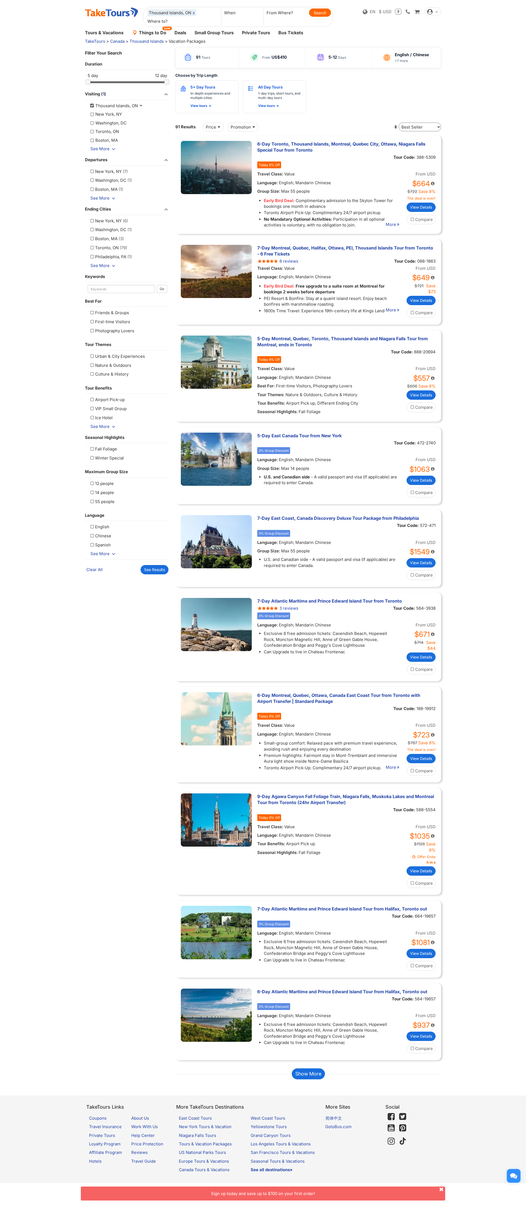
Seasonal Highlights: (277, 411)
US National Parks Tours (202, 1152)
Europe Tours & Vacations (204, 1161)
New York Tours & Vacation (205, 1126)
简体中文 (333, 1118)
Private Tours (256, 32)
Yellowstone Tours (269, 1126)
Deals (180, 32)
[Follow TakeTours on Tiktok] (402, 1141)
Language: (267, 182)
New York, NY (108, 171)
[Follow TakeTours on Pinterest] (402, 1128)
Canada (117, 41)
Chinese (103, 535)
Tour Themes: (271, 394)
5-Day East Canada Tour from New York (299, 435)
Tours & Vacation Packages (205, 1144)
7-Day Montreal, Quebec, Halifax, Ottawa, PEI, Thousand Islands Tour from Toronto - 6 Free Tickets (345, 251)
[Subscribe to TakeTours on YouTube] (391, 1128)
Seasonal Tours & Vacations (278, 1161)
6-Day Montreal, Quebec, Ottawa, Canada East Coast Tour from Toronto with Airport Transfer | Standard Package (338, 698)
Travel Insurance (105, 1126)
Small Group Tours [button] (214, 32)
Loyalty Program (105, 1144)
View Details (421, 207)
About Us (140, 1118)
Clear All (94, 569)
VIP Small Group (111, 408)
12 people (104, 483)
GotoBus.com (338, 1126)
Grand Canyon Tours (271, 1135)
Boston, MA (106, 189)
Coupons (98, 1118)
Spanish (103, 544)
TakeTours (95, 41)
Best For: (266, 385)
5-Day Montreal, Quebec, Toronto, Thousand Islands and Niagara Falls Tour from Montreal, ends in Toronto (342, 341)
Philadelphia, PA (110, 256)
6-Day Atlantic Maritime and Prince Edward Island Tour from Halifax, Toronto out (342, 991)
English (102, 526)
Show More (308, 1074)
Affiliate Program (105, 1152)
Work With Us (144, 1126)
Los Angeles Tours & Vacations (281, 1144)
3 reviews (288, 608)
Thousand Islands (147, 41)
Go (162, 289)
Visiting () (95, 94)
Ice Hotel (104, 417)
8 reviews (288, 261)
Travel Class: (270, 174)
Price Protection (147, 1144)
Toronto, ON (107, 247)
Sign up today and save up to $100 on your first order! (263, 1193)
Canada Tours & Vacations (204, 1169)
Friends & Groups (112, 312)
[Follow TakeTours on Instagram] (391, 1141)
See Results (154, 569)
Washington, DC (110, 180)
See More (100, 148)
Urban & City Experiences (120, 356)
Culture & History (111, 374)
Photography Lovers (114, 330)
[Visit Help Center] (398, 12)
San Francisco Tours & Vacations (283, 1152)
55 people (105, 501)
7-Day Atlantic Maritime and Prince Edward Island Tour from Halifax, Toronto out (342, 909)
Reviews (139, 1152)
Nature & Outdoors (113, 365)
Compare (424, 219)
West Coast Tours (268, 1118)
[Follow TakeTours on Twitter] (402, 1117)
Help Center (143, 1135)
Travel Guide (143, 1161)
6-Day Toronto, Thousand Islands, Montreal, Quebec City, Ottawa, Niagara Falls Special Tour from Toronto (341, 147)
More (391, 224)
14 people (104, 492)
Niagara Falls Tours (197, 1135)
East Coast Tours (195, 1118)
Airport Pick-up (110, 399)
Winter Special (109, 458)
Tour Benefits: (271, 403)
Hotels (95, 1161)
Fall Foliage (106, 449)
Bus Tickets (290, 32)
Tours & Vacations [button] (104, 32)
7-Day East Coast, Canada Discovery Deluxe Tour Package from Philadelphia (338, 518)
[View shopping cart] (417, 11)
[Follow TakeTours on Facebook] (391, 1117)
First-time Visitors (112, 321)
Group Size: (268, 191)
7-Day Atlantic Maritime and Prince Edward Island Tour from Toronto (329, 601)
